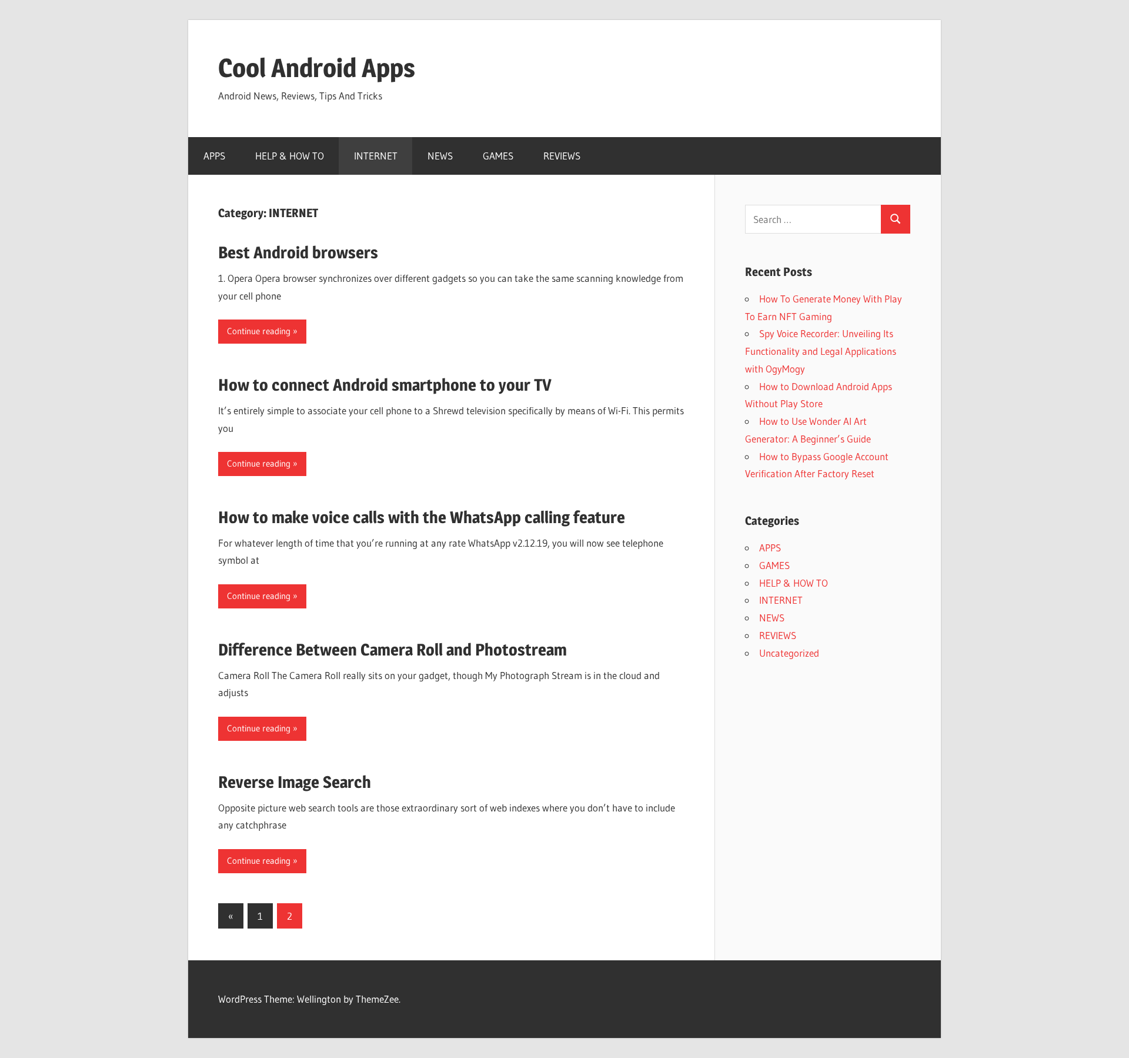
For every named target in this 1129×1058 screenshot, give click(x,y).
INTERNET (376, 155)
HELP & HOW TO (289, 155)
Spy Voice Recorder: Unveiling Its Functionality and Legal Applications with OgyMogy (820, 351)
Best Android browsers (298, 252)
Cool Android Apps (316, 68)
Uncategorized (789, 653)
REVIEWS (561, 155)
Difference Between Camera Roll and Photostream (392, 650)
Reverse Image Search (294, 782)
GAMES (498, 155)
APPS (214, 155)
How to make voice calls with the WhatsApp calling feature (421, 517)
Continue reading (258, 331)
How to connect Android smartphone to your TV (385, 385)
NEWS (440, 155)
